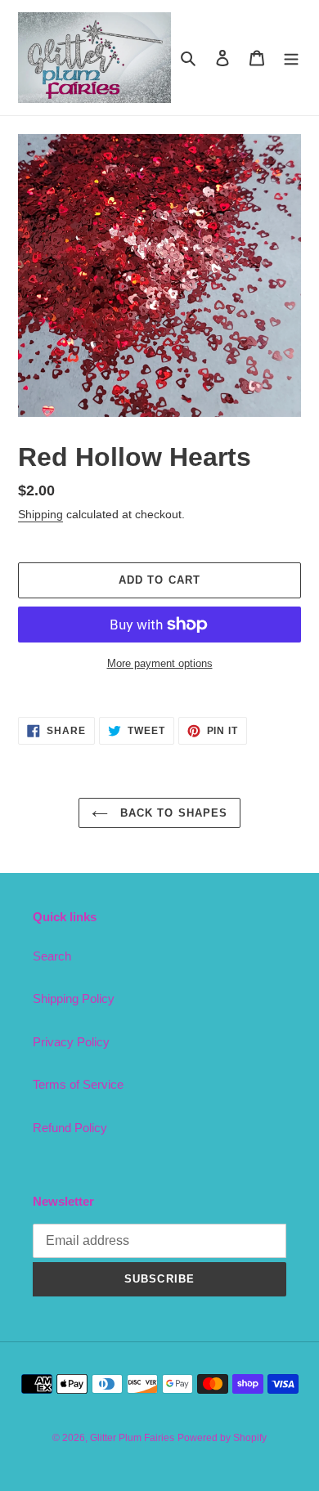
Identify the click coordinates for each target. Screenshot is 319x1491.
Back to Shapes (171, 813)
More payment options (160, 663)
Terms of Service (78, 1084)
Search (52, 956)
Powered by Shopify (222, 1438)
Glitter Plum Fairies (132, 1438)
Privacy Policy (71, 1042)
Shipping (40, 514)
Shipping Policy (74, 998)
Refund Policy (70, 1128)
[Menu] (291, 57)
